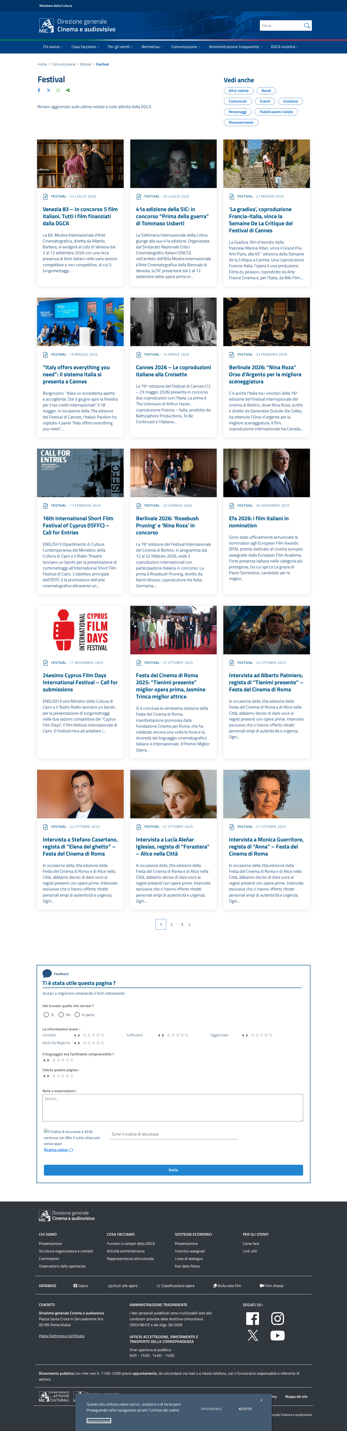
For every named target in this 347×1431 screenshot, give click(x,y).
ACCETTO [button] (245, 1408)
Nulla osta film (229, 1285)
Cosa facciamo (84, 47)
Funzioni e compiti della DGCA (131, 1243)
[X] (48, 90)
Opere (82, 1285)
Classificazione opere (177, 1285)
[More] (68, 90)
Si (52, 1014)
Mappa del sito (296, 1396)
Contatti (47, 1305)
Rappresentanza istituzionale (130, 1258)
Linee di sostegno (189, 1258)
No (68, 1014)
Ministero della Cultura (55, 5)
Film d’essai (274, 1285)
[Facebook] (39, 90)
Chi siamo (51, 47)
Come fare (251, 1243)
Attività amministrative (126, 1251)
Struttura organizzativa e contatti (66, 1251)
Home (42, 64)
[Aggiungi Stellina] (79, 1035)
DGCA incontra (283, 47)
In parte (88, 1014)
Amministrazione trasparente (234, 47)
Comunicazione (184, 47)
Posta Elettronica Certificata (61, 1336)
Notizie (85, 64)
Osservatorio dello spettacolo (62, 1266)
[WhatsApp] (58, 90)
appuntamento (145, 1373)
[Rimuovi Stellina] (75, 1035)
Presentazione (50, 1243)
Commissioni (49, 1258)
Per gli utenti (119, 47)
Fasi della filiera (187, 1266)
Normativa (151, 47)
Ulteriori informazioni (98, 1421)
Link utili (250, 1251)
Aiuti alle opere (125, 1285)
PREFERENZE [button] (211, 1408)
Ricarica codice (56, 1149)
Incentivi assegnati (190, 1251)
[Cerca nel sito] (307, 25)
